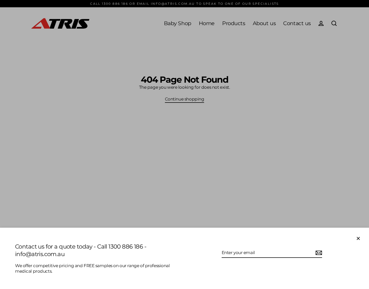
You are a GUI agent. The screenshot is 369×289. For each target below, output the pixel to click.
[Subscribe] (318, 253)
